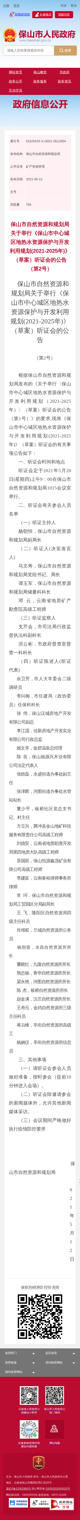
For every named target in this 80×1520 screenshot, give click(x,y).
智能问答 (64, 14)
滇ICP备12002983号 (18, 1488)
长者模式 (45, 14)
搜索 (67, 50)
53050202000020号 (58, 1488)
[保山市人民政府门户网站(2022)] (40, 34)
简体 (63, 5)
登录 (16, 5)
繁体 (74, 5)
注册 (6, 5)
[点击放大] (40, 1317)
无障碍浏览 (22, 14)
